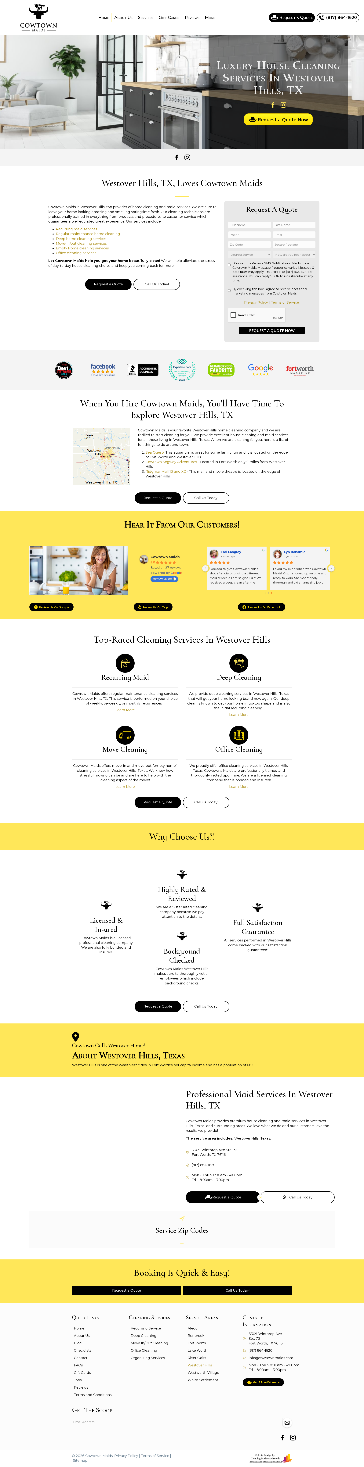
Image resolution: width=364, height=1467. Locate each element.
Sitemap (80, 1460)
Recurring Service (146, 1328)
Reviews (192, 17)
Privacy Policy (256, 302)
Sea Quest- (155, 452)
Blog (78, 1343)
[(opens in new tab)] (270, 1458)
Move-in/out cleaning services (81, 243)
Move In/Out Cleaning (149, 1343)
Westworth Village (203, 1373)
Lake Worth (197, 1350)
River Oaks (197, 1358)
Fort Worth (197, 1343)
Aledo (193, 1328)
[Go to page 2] (271, 593)
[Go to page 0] (265, 593)
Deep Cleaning (143, 1336)
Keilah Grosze (293, 552)
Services (145, 17)
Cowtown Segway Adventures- (172, 462)
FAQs (78, 1365)
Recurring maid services (76, 229)
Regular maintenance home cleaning (88, 234)
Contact (80, 1358)
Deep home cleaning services (81, 239)
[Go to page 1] (268, 593)
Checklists (82, 1350)
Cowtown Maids (165, 557)
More (210, 17)
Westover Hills (200, 1365)
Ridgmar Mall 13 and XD (166, 471)
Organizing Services (148, 1358)
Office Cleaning (144, 1350)
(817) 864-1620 (204, 1165)
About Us (123, 17)
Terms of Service (285, 302)
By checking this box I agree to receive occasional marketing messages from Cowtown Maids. (269, 291)
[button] (287, 1423)
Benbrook (196, 1336)
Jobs (78, 1380)
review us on (162, 578)
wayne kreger (230, 552)
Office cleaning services (76, 253)
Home (103, 17)
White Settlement (203, 1380)
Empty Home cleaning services (82, 248)
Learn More (125, 710)
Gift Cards (169, 17)
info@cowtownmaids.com (271, 1358)
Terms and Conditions (93, 1395)
